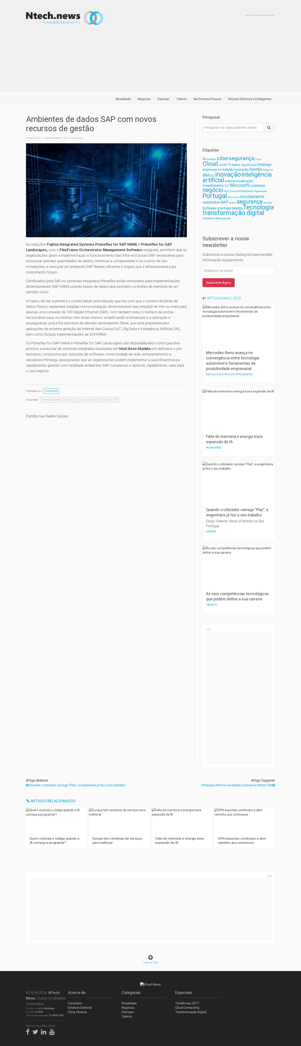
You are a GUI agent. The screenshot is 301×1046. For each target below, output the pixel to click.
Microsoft (239, 185)
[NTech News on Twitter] (36, 1031)
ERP (220, 169)
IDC (212, 175)
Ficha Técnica (77, 1012)
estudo (228, 169)
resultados (211, 202)
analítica (211, 159)
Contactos (75, 1003)
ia (272, 169)
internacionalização (239, 181)
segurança (250, 201)
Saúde (232, 202)
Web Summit (223, 218)
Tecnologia (258, 207)
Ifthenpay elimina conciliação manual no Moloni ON (236, 785)
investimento (213, 185)
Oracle (233, 191)
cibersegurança (236, 158)
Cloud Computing (187, 1007)
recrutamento (252, 196)
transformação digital (233, 213)
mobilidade (257, 186)
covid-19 (225, 165)
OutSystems (246, 191)
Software (210, 208)
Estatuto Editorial (80, 1007)
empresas (210, 170)
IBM (206, 175)
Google (266, 169)
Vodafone (208, 218)
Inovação (228, 174)
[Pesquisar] (269, 127)
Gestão (94, 399)
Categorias (131, 992)
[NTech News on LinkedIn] (44, 1031)
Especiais (183, 992)
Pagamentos (260, 191)
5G (204, 159)
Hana (106, 399)
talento (237, 208)
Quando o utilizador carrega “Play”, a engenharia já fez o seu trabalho (77, 785)
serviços (267, 202)
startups (224, 208)
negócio (213, 190)
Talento (181, 99)
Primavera (233, 197)
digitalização (249, 164)
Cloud (210, 163)
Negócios (144, 99)
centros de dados (51, 399)
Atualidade (123, 99)
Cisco (258, 159)
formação (241, 170)
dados (70, 399)
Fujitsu (82, 399)
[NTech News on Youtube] (53, 1031)
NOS (226, 191)
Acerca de (76, 992)
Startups (163, 99)
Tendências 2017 (187, 1003)
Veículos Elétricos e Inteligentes (249, 99)
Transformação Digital (190, 1012)
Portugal (215, 196)
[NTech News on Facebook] (29, 1031)
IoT (227, 186)
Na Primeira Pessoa (207, 99)
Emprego (264, 165)
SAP (115, 399)
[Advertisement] (150, 61)
